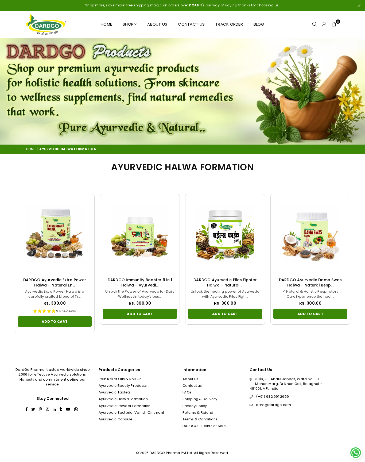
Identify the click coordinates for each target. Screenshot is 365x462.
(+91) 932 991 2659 (272, 396)
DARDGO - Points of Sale (204, 425)
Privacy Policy (195, 405)
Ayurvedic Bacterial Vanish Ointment (131, 412)
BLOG (259, 24)
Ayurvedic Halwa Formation (123, 398)
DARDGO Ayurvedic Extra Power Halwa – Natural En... (54, 282)
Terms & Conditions (200, 419)
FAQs (187, 392)
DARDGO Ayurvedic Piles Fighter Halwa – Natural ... (225, 282)
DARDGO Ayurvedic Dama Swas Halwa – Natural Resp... (310, 282)
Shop (128, 24)
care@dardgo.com (273, 404)
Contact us (192, 385)
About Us (157, 24)
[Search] (315, 24)
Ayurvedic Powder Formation (125, 405)
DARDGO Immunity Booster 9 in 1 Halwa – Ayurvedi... (140, 282)
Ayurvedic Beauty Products (123, 385)
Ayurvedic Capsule (116, 419)
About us (190, 378)
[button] (334, 24)
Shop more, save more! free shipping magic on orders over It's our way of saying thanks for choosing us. (182, 5)
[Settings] (324, 24)
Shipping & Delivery (200, 398)
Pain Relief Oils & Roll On (120, 378)
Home (106, 24)
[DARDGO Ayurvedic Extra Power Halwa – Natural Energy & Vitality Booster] (55, 234)
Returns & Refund (198, 412)
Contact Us (191, 24)
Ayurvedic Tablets (115, 392)
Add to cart (55, 320)
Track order (229, 24)
